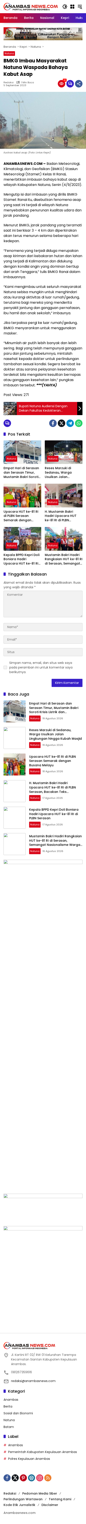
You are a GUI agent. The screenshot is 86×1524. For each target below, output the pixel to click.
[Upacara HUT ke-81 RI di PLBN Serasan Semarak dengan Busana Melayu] (22, 495)
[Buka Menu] (72, 6)
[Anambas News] (31, 6)
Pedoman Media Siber (39, 1493)
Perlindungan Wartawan (23, 1499)
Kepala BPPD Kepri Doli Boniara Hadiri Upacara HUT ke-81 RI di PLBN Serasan (21, 559)
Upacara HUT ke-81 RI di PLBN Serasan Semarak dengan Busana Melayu (21, 516)
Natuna (9, 53)
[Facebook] (53, 423)
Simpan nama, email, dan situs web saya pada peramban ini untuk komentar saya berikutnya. (41, 667)
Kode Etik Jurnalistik (19, 1505)
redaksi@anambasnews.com (33, 1381)
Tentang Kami (60, 1499)
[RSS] (47, 1477)
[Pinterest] (23, 1477)
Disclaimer (49, 1505)
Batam (9, 1427)
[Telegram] (70, 423)
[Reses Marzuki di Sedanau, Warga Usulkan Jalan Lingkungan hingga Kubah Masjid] (63, 452)
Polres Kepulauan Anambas (29, 1459)
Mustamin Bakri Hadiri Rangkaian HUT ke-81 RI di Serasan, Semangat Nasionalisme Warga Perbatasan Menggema (63, 559)
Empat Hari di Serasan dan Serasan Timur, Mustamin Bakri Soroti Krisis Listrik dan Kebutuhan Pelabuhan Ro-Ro (21, 472)
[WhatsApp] (78, 423)
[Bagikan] (78, 83)
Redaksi (9, 82)
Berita (8, 1406)
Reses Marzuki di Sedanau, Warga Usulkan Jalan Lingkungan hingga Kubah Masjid (60, 472)
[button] (64, 6)
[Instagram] (39, 1477)
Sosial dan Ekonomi (18, 1413)
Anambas (11, 1399)
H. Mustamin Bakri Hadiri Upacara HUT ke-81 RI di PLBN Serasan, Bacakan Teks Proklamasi (63, 516)
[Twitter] (61, 423)
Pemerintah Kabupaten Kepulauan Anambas (42, 1452)
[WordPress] (31, 1477)
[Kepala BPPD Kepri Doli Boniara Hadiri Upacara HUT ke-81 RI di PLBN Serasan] (22, 538)
